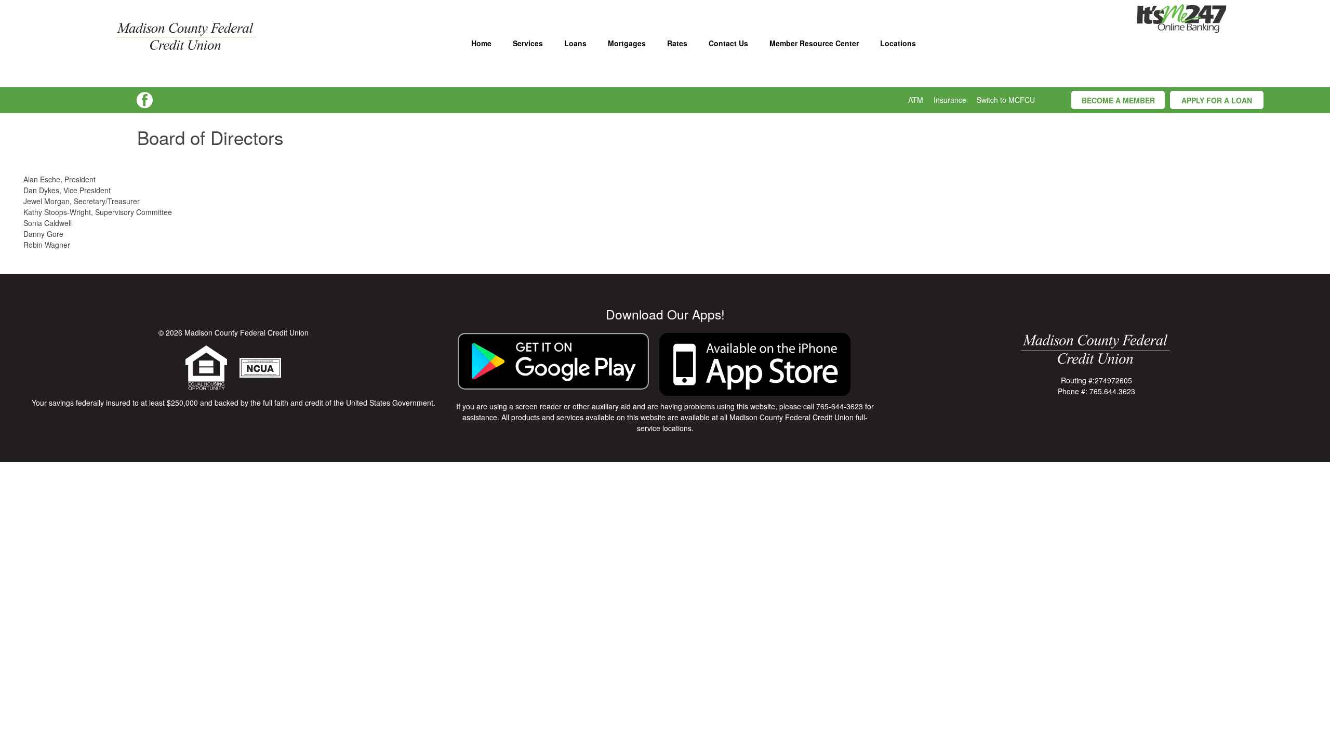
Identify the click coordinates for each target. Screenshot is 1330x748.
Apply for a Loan (1216, 100)
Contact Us (728, 43)
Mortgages (627, 43)
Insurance (950, 100)
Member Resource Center (814, 43)
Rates (677, 43)
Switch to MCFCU (1006, 100)
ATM (915, 100)
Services (528, 43)
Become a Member (1118, 100)
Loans (575, 43)
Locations (898, 43)
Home (481, 43)
